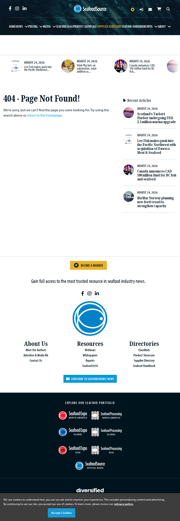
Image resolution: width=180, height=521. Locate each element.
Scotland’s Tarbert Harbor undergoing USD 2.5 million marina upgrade (156, 117)
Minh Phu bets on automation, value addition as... (87, 68)
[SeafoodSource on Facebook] (10, 8)
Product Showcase (85, 26)
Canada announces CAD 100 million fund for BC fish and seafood (156, 175)
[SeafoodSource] (90, 9)
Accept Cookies (61, 512)
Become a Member (92, 265)
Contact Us (36, 360)
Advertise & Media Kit (35, 355)
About (162, 26)
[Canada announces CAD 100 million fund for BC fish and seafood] (120, 66)
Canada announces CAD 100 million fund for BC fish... (142, 68)
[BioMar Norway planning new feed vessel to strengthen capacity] (128, 196)
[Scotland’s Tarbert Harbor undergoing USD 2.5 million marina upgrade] (173, 66)
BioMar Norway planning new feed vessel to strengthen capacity (155, 202)
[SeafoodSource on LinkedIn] (25, 8)
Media (47, 26)
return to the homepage (44, 115)
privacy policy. (123, 504)
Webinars (90, 350)
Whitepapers (90, 355)
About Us (36, 343)
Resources (90, 343)
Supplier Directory (109, 26)
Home (12, 26)
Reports (90, 360)
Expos (149, 26)
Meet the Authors (36, 350)
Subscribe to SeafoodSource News (92, 379)
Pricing (33, 26)
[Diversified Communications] (90, 489)
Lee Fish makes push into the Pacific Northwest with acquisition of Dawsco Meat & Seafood (156, 146)
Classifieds (144, 350)
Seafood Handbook (134, 26)
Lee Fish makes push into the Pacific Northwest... (38, 68)
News (19, 26)
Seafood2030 (64, 26)
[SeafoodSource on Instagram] (17, 8)
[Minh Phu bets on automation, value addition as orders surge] (68, 66)
